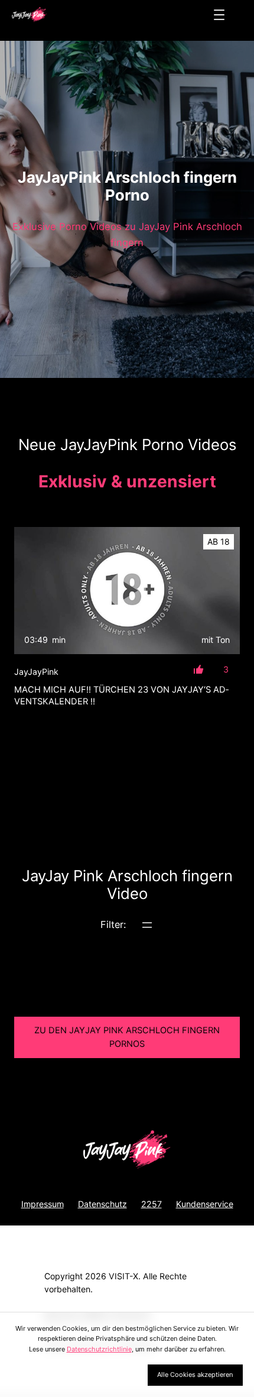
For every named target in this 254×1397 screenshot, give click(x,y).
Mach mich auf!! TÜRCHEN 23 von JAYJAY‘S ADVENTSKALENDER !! (121, 695)
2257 (151, 1204)
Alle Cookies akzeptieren (195, 1374)
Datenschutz (102, 1204)
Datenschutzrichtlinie (99, 1349)
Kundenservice (204, 1204)
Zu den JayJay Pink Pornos (127, 1037)
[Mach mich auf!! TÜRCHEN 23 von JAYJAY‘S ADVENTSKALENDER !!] (127, 590)
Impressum (42, 1204)
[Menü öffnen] (219, 15)
